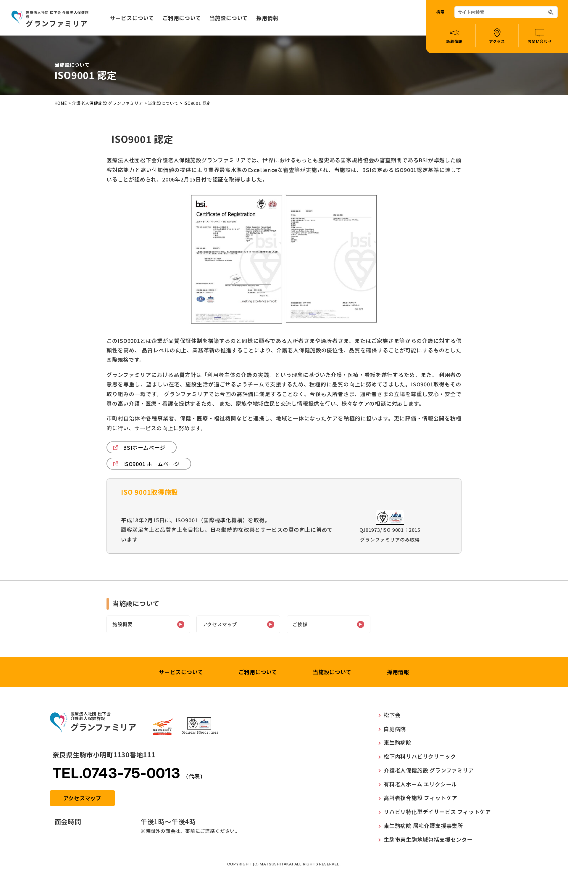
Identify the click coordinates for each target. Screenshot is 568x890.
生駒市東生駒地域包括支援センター (428, 839)
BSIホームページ (144, 447)
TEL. (129, 773)
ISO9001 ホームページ (151, 464)
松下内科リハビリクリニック (420, 756)
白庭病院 (395, 728)
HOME (60, 103)
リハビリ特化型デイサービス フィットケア (437, 811)
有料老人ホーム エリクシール (420, 784)
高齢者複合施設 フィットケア (420, 797)
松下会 (392, 715)
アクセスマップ (220, 624)
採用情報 (267, 18)
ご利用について (181, 18)
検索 (440, 12)
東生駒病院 (398, 742)
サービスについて (132, 18)
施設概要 (122, 624)
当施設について (228, 18)
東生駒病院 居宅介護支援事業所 (423, 825)
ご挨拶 (300, 624)
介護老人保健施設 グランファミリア (108, 103)
